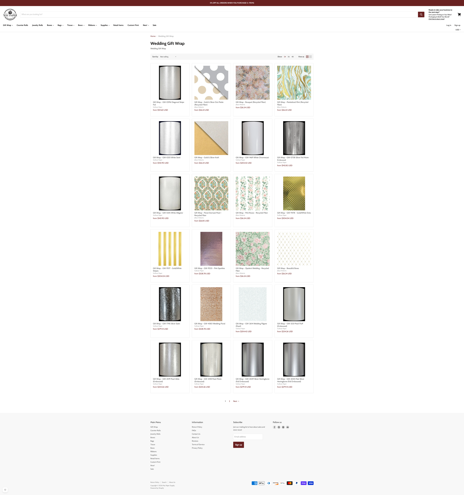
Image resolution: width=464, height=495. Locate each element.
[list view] (310, 56)
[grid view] (307, 56)
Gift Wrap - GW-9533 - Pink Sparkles (209, 268)
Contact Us (196, 434)
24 (285, 57)
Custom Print (133, 25)
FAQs (194, 430)
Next (235, 401)
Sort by (155, 57)
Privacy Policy (197, 448)
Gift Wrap (7, 25)
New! (145, 25)
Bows (80, 25)
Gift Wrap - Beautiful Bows (288, 268)
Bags (60, 25)
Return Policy (197, 427)
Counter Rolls (22, 25)
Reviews (195, 441)
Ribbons (92, 25)
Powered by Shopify (157, 488)
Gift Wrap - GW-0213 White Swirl (166, 157)
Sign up (457, 25)
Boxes (50, 25)
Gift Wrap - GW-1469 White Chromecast (252, 157)
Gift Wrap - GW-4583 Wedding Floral (209, 323)
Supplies (104, 25)
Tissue (70, 25)
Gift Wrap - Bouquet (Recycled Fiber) (251, 102)
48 (293, 57)
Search (164, 482)
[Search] (421, 14)
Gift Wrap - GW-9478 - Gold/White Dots (294, 213)
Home (153, 36)
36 (289, 57)
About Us (195, 437)
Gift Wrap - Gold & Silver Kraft (206, 157)
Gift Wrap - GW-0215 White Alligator (168, 213)
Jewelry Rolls (37, 25)
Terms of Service (198, 444)
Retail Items (118, 25)
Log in (448, 25)
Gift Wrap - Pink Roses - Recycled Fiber (252, 213)
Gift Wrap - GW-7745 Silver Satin (166, 323)
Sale (154, 25)
